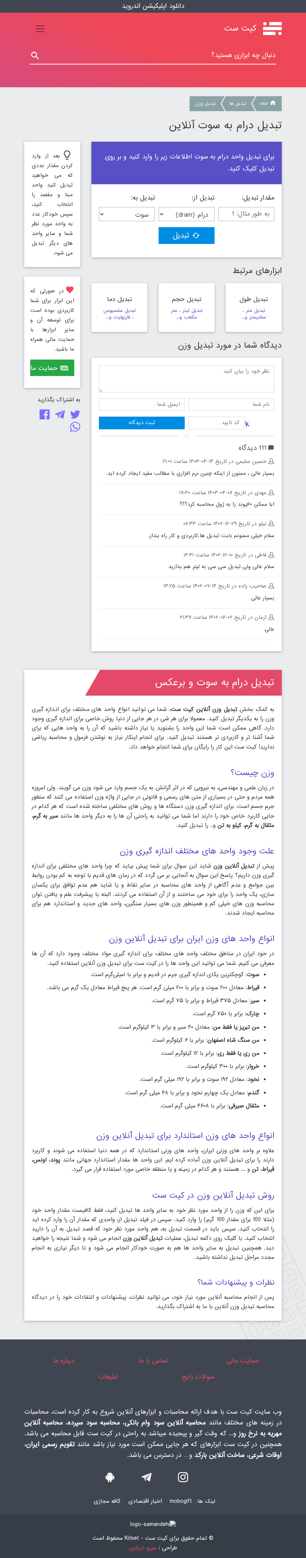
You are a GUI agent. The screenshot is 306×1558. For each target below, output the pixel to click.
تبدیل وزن (205, 103)
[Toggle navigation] (40, 29)
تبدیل (181, 235)
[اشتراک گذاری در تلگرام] (58, 416)
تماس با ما (153, 1361)
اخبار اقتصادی (145, 1501)
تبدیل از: (203, 198)
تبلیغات (108, 1377)
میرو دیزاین (142, 1548)
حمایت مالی (43, 368)
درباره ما (63, 1361)
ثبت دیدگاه (142, 423)
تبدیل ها (238, 103)
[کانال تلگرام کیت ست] (146, 1479)
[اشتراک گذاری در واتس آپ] (73, 429)
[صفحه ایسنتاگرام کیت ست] (183, 1479)
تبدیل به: (143, 198)
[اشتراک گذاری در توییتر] (73, 416)
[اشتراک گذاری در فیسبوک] (43, 416)
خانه (264, 103)
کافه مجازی (107, 1501)
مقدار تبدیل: (258, 198)
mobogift (181, 1501)
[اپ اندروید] (110, 1479)
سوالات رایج (198, 1377)
